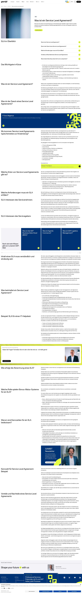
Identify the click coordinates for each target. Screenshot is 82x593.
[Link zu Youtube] (75, 577)
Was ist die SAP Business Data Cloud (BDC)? (29, 233)
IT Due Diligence (8, 116)
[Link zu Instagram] (64, 577)
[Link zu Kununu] (70, 577)
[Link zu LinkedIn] (80, 577)
